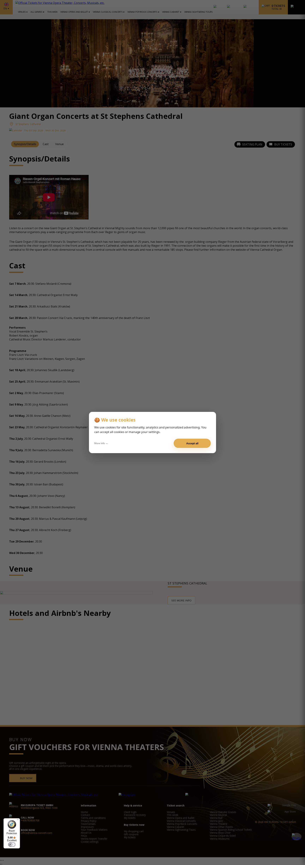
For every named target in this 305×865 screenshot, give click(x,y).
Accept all (192, 443)
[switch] (11, 844)
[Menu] (18, 820)
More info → (101, 443)
